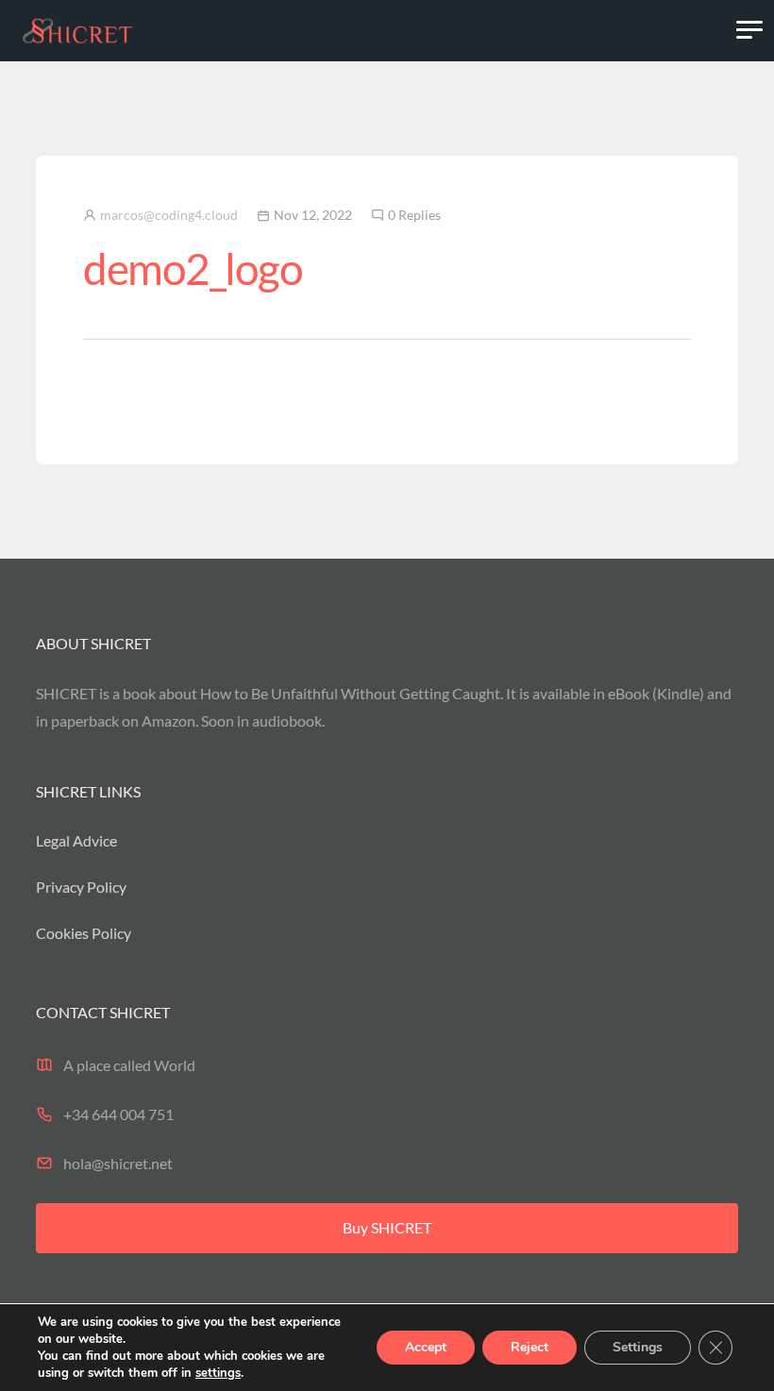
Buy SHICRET (387, 1227)
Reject (529, 1347)
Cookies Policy (83, 933)
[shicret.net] (77, 30)
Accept (425, 1347)
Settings (638, 1347)
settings (218, 1373)
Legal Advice (76, 840)
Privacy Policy (81, 887)
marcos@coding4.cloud (169, 215)
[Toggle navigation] (749, 30)
